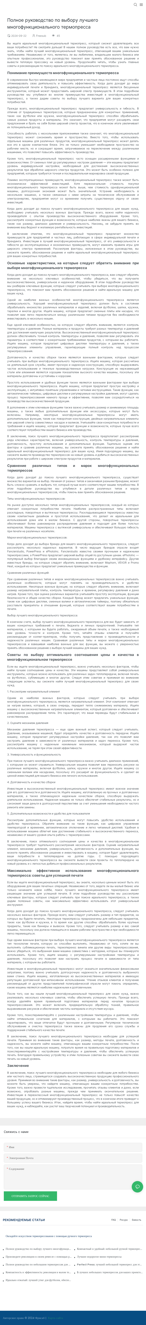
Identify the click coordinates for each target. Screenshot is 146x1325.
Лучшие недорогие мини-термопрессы (99, 1257)
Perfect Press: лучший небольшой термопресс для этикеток (110, 1264)
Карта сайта (55, 1318)
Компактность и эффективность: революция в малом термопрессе (39, 1272)
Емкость (136, 1219)
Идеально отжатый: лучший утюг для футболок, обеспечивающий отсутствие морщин (39, 1280)
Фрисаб (40, 1318)
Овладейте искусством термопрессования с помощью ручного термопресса (49, 1236)
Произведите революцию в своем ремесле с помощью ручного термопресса (39, 1257)
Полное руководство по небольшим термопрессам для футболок (39, 1264)
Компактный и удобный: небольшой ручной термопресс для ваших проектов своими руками (110, 1249)
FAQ (113, 1219)
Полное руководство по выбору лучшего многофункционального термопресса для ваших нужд (39, 1249)
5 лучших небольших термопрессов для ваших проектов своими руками (110, 1272)
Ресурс (124, 1219)
